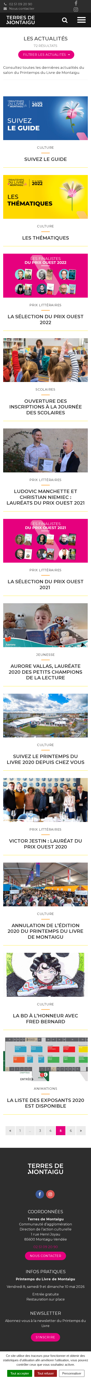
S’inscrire (45, 1337)
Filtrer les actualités (45, 55)
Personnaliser (71, 1373)
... (30, 1131)
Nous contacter (21, 9)
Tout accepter (19, 1373)
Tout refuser (45, 1373)
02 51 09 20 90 (20, 4)
